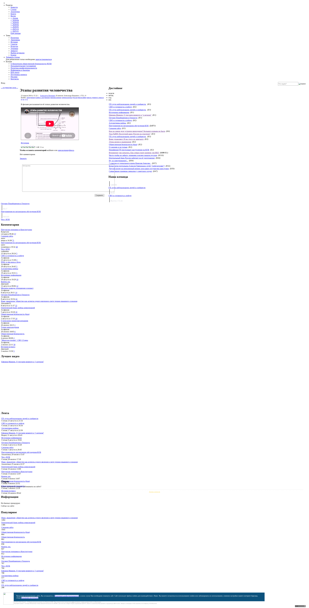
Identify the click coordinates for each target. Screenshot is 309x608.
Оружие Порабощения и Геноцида (123, 118)
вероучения (31, 98)
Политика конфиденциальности (24, 68)
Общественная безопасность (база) (123, 144)
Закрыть (23, 158)
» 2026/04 (15, 20)
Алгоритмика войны (117, 123)
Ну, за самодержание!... (118, 161)
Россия (75, 98)
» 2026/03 (15, 22)
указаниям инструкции (29, 598)
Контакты (15, 79)
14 (16, 293)
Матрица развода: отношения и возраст (17, 288)
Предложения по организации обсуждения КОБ (129, 126)
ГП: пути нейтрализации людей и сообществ (127, 104)
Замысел (14, 51)
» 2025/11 (15, 31)
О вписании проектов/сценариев (14, 321)
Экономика (15, 40)
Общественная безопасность (12, 334)
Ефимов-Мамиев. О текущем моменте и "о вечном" (130, 115)
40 (17, 247)
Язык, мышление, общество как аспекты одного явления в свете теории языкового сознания (39, 301)
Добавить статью (13, 57)
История (14, 42)
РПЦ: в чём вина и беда (11, 262)
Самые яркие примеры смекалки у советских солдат (130, 171)
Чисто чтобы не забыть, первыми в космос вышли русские (133, 155)
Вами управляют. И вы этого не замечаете (126, 139)
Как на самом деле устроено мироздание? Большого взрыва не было (137, 131)
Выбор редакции (18, 53)
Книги (13, 14)
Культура (14, 46)
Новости (14, 7)
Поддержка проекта (19, 75)
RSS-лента (15, 72)
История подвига (8, 347)
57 (15, 234)
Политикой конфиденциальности (67, 596)
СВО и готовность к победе (120, 107)
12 (17, 286)
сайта (72, 602)
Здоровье (14, 49)
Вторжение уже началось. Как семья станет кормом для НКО (134, 153)
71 (13, 240)
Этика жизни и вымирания (120, 142)
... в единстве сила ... (9, 88)
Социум (14, 44)
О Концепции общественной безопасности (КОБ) (31, 64)
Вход (3, 83)
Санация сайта (115, 128)
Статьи (13, 9)
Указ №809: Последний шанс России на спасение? (129, 134)
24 (16, 299)
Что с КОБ (5, 219)
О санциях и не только (118, 147)
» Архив (14, 18)
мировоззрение (55, 98)
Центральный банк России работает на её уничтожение (132, 158)
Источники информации (119, 112)
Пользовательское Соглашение (23, 66)
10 (17, 280)
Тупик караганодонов (10, 327)
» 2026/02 (15, 25)
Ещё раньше (16, 33)
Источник (25, 143)
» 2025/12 (15, 29)
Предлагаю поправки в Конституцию (16, 230)
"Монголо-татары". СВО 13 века (14, 340)
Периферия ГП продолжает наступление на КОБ (129, 150)
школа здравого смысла (95, 98)
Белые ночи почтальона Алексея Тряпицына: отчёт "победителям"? (137, 166)
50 (14, 345)
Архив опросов (154, 492)
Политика (15, 38)
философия (82, 98)
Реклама (14, 77)
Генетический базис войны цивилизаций (18, 308)
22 (16, 306)
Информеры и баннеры (20, 70)
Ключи (13, 55)
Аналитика (15, 12)
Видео (13, 16)
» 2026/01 (15, 27)
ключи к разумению (42, 98)
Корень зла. (5, 282)
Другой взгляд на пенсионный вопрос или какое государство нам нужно (139, 169)
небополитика (67, 98)
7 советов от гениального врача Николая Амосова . (130, 163)
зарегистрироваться (43, 59)
